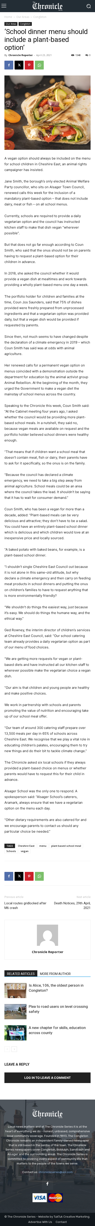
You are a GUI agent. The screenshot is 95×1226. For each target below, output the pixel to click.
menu (42, 845)
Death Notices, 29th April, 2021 (72, 905)
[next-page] (14, 1049)
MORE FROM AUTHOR (55, 974)
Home (8, 17)
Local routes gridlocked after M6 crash (25, 905)
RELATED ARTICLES (21, 974)
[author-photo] (47, 946)
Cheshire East (26, 845)
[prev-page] (7, 1049)
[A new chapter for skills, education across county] (15, 1032)
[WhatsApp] (39, 65)
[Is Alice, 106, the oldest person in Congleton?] (15, 990)
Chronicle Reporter (20, 55)
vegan (24, 851)
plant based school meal (66, 845)
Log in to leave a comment (47, 1078)
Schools (11, 851)
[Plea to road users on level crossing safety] (15, 1011)
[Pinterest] (29, 65)
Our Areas (22, 17)
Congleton (39, 17)
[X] (19, 65)
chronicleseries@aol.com (56, 1172)
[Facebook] (8, 65)
